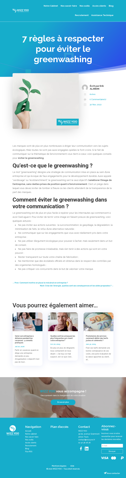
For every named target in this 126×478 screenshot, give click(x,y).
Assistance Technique (102, 15)
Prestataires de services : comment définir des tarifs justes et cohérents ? (97, 338)
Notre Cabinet (51, 6)
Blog (111, 6)
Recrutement (82, 15)
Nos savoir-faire (69, 6)
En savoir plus (63, 402)
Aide (72, 466)
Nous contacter (113, 473)
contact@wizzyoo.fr (86, 440)
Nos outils (85, 6)
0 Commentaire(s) (98, 99)
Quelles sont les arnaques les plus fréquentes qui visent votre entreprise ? (62, 338)
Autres (92, 94)
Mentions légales (59, 466)
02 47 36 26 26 (84, 443)
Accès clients (99, 6)
